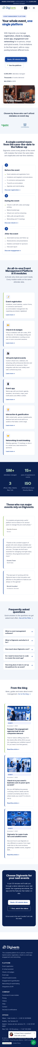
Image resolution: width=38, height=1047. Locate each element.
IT (22, 8)
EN (25, 8)
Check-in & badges (8, 972)
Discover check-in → (11, 223)
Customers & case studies (10, 995)
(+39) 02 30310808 (25, 1018)
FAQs (4, 1004)
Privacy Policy (7, 1043)
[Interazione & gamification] (19, 417)
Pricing (4, 998)
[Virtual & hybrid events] (19, 363)
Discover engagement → (13, 250)
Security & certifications (9, 1009)
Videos (4, 1001)
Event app (5, 975)
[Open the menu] (34, 8)
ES (29, 8)
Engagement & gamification (10, 981)
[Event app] (19, 391)
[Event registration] (19, 305)
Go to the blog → (24, 694)
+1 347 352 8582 (25, 1029)
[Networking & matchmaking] (19, 443)
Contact (4, 1006)
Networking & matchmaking (11, 983)
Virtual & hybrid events (9, 978)
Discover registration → (12, 190)
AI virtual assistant (7, 969)
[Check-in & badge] (19, 334)
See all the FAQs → (26, 618)
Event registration (7, 966)
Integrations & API (7, 986)
